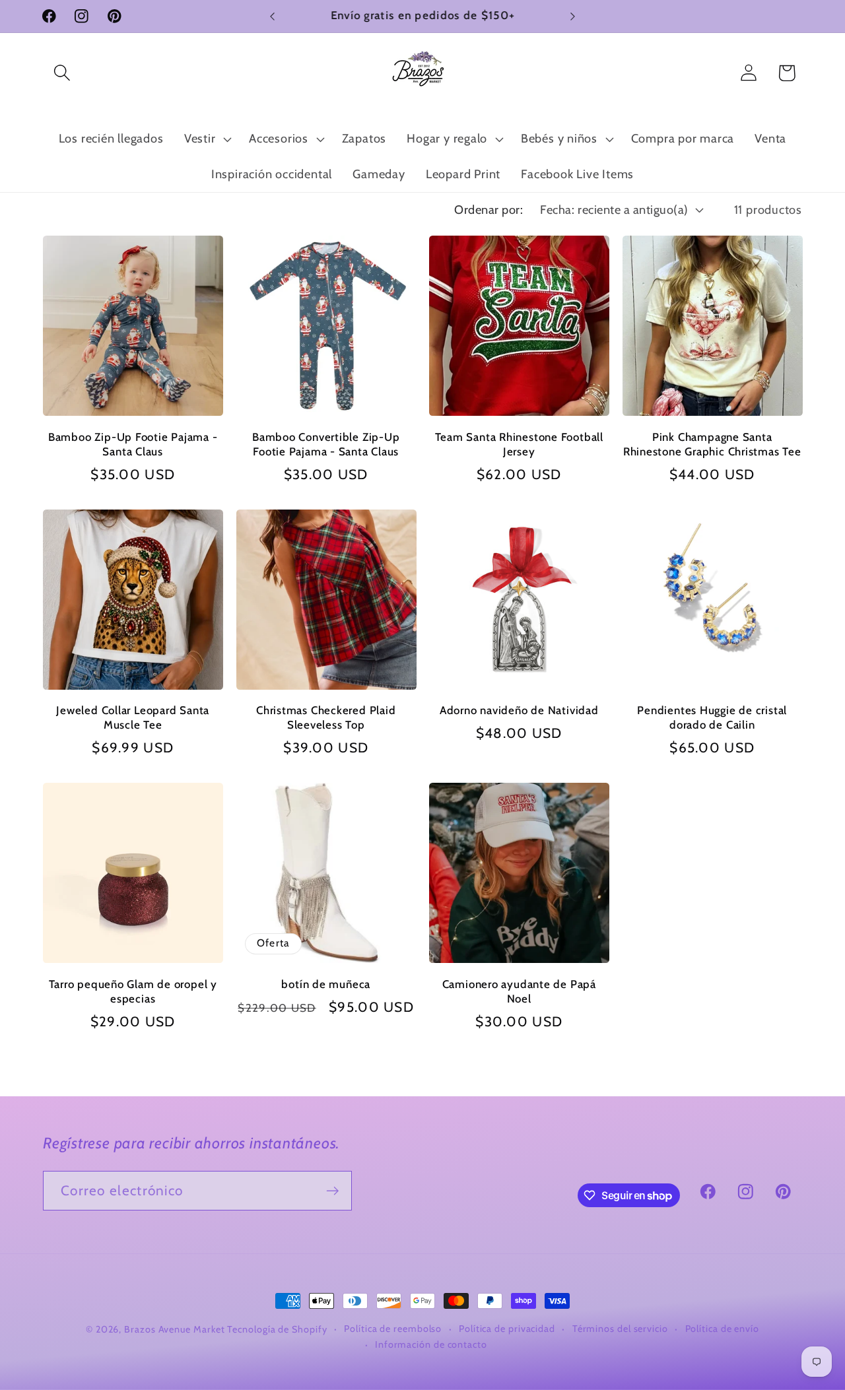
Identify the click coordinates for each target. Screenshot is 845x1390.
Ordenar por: (488, 209)
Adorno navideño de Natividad (519, 710)
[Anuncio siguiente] (573, 16)
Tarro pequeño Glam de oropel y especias (133, 991)
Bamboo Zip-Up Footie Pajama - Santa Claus (133, 444)
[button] (62, 73)
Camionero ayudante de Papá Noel (519, 991)
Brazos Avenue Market (175, 1329)
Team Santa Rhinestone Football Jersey (519, 444)
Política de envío (722, 1329)
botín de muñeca (325, 984)
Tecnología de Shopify (277, 1329)
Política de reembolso (393, 1329)
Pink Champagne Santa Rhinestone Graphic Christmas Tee (712, 444)
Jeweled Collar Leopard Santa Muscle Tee (132, 717)
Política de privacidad (507, 1329)
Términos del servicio (620, 1329)
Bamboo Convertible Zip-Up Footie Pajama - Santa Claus (326, 444)
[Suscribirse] (332, 1191)
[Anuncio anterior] (272, 16)
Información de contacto (431, 1344)
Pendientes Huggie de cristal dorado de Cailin (712, 717)
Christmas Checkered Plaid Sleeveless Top (326, 717)
